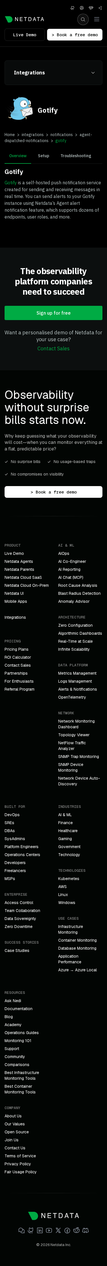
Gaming (65, 838)
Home (10, 134)
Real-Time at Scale (75, 641)
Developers (15, 862)
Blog (9, 1016)
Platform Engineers (22, 846)
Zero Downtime (19, 926)
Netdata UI (14, 593)
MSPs (10, 878)
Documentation (19, 1008)
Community (15, 1056)
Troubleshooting (75, 155)
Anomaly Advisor (74, 601)
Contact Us (15, 1147)
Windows (66, 902)
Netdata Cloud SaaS (23, 577)
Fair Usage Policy (21, 1171)
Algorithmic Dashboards (80, 633)
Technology (69, 854)
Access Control (19, 902)
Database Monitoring (77, 948)
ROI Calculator (18, 657)
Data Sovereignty (20, 918)
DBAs (10, 830)
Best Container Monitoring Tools (20, 1089)
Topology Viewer (74, 734)
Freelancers (15, 870)
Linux (63, 894)
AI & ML (65, 814)
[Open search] (83, 19)
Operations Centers (22, 854)
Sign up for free (54, 313)
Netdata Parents (19, 569)
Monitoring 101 (18, 1040)
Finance (65, 822)
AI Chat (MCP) (70, 577)
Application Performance (69, 959)
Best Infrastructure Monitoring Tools (22, 1075)
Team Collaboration (22, 910)
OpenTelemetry (72, 697)
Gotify (11, 182)
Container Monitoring (77, 940)
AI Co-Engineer (72, 561)
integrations (33, 134)
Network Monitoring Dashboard (76, 724)
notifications (62, 134)
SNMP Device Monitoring (70, 767)
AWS (62, 886)
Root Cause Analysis (77, 585)
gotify (60, 140)
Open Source (17, 1131)
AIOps (63, 553)
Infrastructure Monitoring (70, 929)
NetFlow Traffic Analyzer (72, 745)
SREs (9, 822)
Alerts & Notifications (77, 689)
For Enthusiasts (19, 681)
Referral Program (20, 689)
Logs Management (75, 681)
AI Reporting (69, 569)
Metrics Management (77, 673)
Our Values (15, 1124)
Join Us (12, 1139)
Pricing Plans (17, 649)
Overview (18, 155)
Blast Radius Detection (79, 593)
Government (69, 846)
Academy (13, 1024)
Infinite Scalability (74, 649)
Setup (43, 155)
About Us (13, 1116)
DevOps (12, 814)
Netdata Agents (19, 561)
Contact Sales (53, 348)
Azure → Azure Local (77, 969)
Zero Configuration (75, 625)
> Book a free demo (75, 34)
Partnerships (16, 673)
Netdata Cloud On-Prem (27, 585)
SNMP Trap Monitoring (78, 756)
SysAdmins (15, 838)
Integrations (15, 617)
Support (12, 1048)
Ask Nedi (13, 1000)
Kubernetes (68, 878)
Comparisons (17, 1064)
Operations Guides (22, 1032)
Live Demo (24, 34)
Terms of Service (20, 1155)
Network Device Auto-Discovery (79, 781)
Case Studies (17, 950)
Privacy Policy (18, 1163)
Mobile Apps (16, 601)
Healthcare (68, 830)
